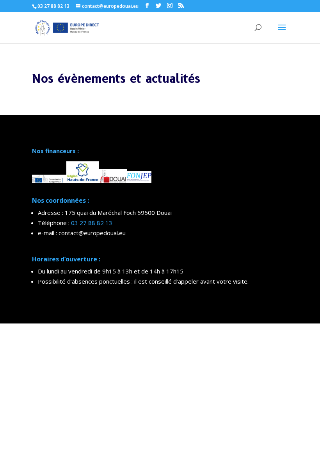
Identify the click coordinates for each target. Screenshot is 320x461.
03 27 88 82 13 (91, 223)
